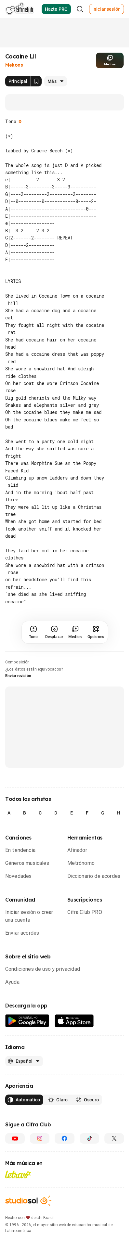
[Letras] (18, 1189)
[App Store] (74, 1035)
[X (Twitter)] (114, 1153)
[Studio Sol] (28, 1215)
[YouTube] (15, 1153)
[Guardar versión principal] (36, 81)
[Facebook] (64, 1153)
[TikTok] (89, 1153)
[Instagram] (39, 1153)
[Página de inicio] (19, 9)
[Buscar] (80, 9)
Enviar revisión (18, 690)
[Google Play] (27, 1035)
